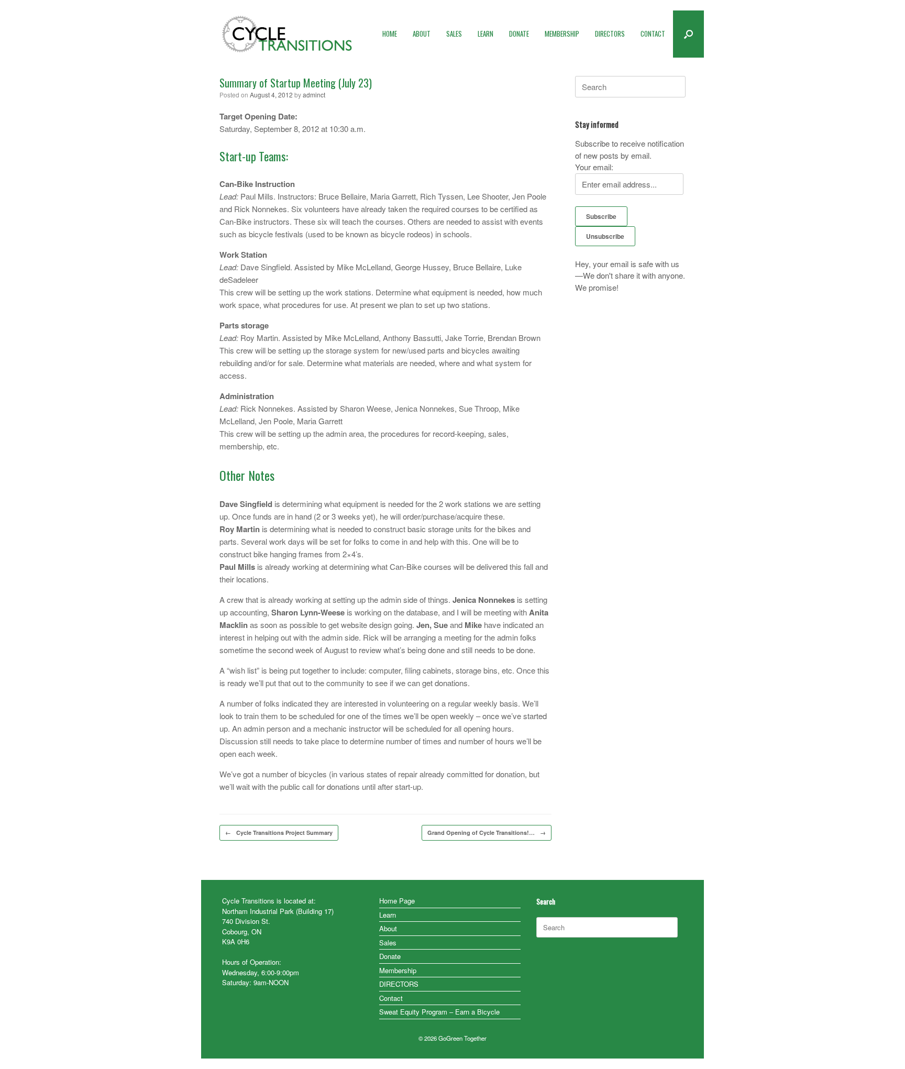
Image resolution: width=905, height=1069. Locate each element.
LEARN (485, 33)
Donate (390, 956)
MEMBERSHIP (562, 33)
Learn (387, 915)
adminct (314, 94)
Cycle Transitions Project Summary (279, 832)
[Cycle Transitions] (287, 34)
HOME (389, 33)
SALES (454, 33)
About (388, 928)
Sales (387, 942)
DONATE (519, 33)
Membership (397, 970)
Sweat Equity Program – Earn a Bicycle (439, 1012)
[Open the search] (688, 34)
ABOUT (422, 33)
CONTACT (653, 33)
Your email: (594, 166)
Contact (391, 998)
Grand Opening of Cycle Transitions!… (486, 832)
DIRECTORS (610, 33)
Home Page (397, 901)
